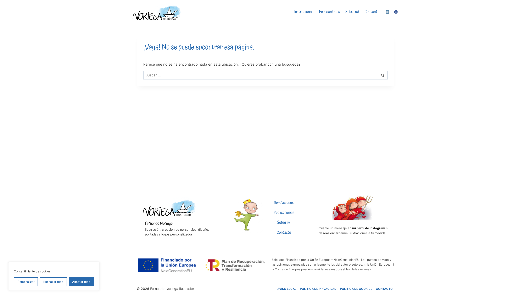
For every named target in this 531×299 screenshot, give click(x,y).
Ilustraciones (303, 12)
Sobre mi (352, 12)
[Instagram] (387, 12)
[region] (54, 276)
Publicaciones (329, 12)
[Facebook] (395, 12)
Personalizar (26, 281)
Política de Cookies (356, 288)
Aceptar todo (81, 281)
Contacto (371, 12)
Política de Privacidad (318, 288)
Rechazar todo (53, 281)
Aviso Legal (286, 288)
